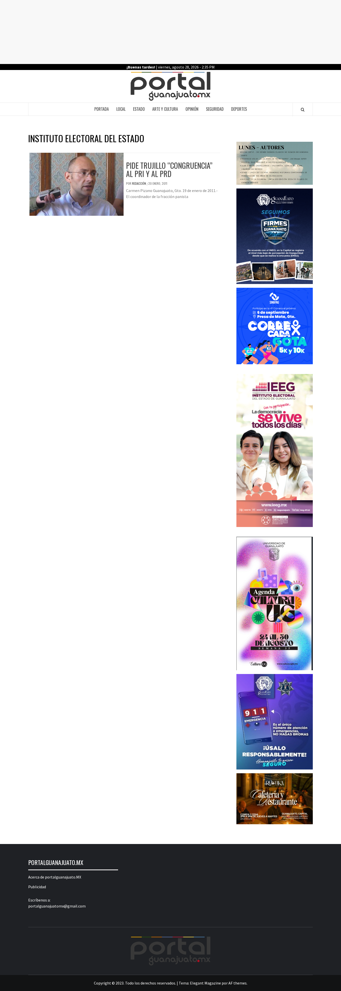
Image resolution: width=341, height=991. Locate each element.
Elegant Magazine (205, 983)
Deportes (239, 109)
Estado (139, 109)
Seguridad (215, 109)
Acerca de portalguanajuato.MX (54, 877)
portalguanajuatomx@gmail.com (57, 906)
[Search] (303, 109)
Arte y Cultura (165, 109)
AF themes (237, 983)
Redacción (139, 183)
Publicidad (37, 886)
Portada (101, 109)
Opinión (191, 109)
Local (121, 109)
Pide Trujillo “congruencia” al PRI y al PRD (169, 169)
